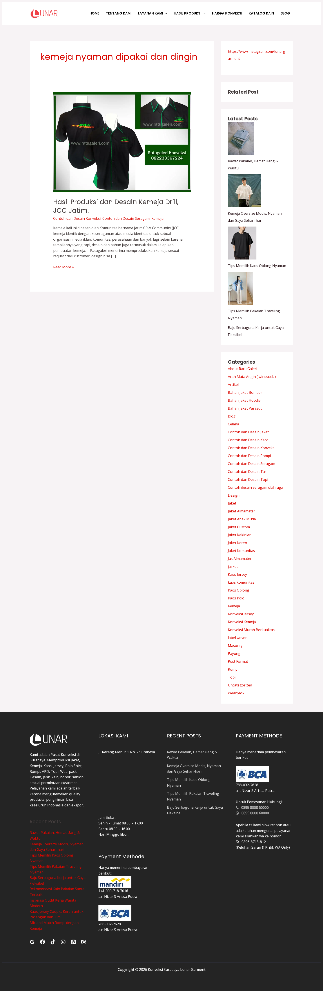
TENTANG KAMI (118, 13)
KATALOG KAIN (261, 13)
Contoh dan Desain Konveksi (77, 218)
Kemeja (157, 218)
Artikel (233, 384)
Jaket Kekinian (239, 534)
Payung (234, 653)
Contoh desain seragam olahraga (255, 487)
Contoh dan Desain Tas (247, 471)
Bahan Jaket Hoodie (244, 400)
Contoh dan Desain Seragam (126, 218)
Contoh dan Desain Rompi (249, 455)
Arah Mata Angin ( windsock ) (252, 376)
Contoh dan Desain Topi (248, 479)
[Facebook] (42, 941)
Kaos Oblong (238, 590)
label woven (237, 637)
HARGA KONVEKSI (227, 13)
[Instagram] (63, 941)
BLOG (285, 13)
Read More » (63, 266)
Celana (233, 424)
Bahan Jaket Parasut (245, 408)
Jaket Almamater (241, 511)
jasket (233, 566)
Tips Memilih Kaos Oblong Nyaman (257, 265)
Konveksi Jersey (241, 614)
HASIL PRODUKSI (187, 13)
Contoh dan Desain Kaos (248, 439)
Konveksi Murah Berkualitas (251, 629)
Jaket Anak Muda (242, 519)
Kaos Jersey (237, 574)
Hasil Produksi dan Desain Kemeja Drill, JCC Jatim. (115, 206)
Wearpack (236, 693)
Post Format (238, 661)
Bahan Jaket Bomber (245, 392)
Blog (232, 416)
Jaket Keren (237, 542)
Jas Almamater (240, 558)
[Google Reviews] (32, 941)
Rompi (233, 669)
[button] (165, 13)
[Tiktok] (52, 941)
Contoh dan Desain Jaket (248, 432)
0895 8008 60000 (254, 807)
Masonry (235, 645)
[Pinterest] (73, 941)
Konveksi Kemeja (242, 621)
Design (234, 495)
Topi (232, 677)
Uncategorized (240, 685)
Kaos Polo (236, 598)
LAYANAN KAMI (150, 13)
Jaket (232, 503)
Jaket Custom (239, 527)
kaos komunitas (241, 582)
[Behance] (83, 941)
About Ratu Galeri (242, 368)
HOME (94, 13)
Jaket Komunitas (241, 550)
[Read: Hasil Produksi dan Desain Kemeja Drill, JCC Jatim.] (122, 142)
